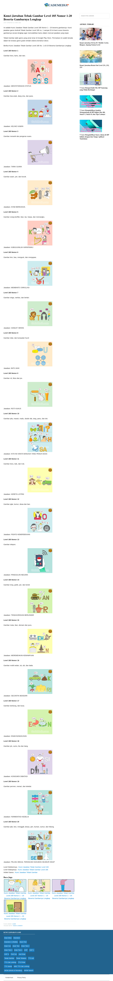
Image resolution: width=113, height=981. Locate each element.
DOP (25, 950)
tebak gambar (18, 925)
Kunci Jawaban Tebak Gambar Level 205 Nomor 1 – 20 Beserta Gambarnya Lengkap (15, 916)
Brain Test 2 (25, 946)
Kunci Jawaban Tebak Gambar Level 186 (33, 870)
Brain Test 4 (18, 950)
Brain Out (7, 946)
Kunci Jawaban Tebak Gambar (26, 872)
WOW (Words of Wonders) (13, 970)
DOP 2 (32, 950)
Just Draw (22, 954)
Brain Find (23, 942)
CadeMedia (56, 5)
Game (14, 924)
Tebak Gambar (9, 958)
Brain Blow (7, 938)
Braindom (17, 938)
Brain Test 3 (8, 950)
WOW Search (28, 970)
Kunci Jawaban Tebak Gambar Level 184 (34, 867)
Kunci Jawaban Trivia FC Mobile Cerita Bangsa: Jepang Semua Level (94, 44)
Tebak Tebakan (21, 958)
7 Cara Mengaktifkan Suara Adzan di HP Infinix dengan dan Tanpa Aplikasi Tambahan (94, 137)
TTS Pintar (21, 962)
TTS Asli (31, 958)
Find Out (14, 954)
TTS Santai (8, 966)
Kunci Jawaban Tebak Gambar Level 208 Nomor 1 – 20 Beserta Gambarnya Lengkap (15, 895)
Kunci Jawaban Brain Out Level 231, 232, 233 (94, 66)
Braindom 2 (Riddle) (11, 942)
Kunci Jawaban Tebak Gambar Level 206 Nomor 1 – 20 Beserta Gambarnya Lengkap (63, 895)
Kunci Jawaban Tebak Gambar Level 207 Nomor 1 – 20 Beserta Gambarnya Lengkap (39, 895)
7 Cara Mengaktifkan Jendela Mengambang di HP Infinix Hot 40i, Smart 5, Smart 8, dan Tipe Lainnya (92, 112)
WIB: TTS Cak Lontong (21, 966)
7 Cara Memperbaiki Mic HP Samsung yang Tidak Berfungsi (93, 89)
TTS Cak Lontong (10, 962)
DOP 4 (6, 954)
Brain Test (16, 946)
